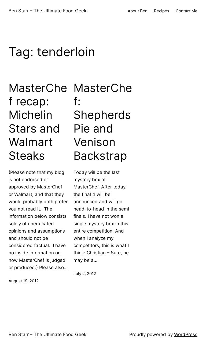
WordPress (185, 334)
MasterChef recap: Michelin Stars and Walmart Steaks (38, 121)
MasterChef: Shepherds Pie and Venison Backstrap (102, 121)
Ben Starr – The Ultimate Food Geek (47, 10)
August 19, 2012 (24, 280)
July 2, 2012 (84, 273)
